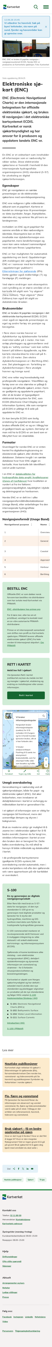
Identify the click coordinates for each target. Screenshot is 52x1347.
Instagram (18, 1317)
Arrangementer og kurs (13, 1283)
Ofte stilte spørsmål (11, 1261)
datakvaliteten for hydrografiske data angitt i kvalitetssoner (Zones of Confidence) (25, 477)
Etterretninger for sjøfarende (19, 271)
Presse (5, 1297)
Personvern (7, 1331)
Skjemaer (6, 1266)
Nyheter (6, 1288)
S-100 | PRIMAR (15, 1028)
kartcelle (7, 291)
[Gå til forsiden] (11, 7)
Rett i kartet (26, 695)
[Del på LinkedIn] (28, 1169)
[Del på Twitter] (23, 1169)
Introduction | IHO (16, 1023)
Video (5, 1321)
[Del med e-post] (32, 1169)
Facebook (7, 1317)
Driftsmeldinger (9, 1256)
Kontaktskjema (23, 1219)
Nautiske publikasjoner (13, 1180)
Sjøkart (30, 1180)
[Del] (14, 1169)
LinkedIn (29, 1317)
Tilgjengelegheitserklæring (27, 1331)
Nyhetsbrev (40, 1317)
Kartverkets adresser (12, 1223)
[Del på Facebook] (18, 1169)
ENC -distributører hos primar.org (23, 609)
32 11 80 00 (15, 1215)
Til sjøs (42, 1180)
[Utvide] (46, 7)
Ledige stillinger (9, 1292)
